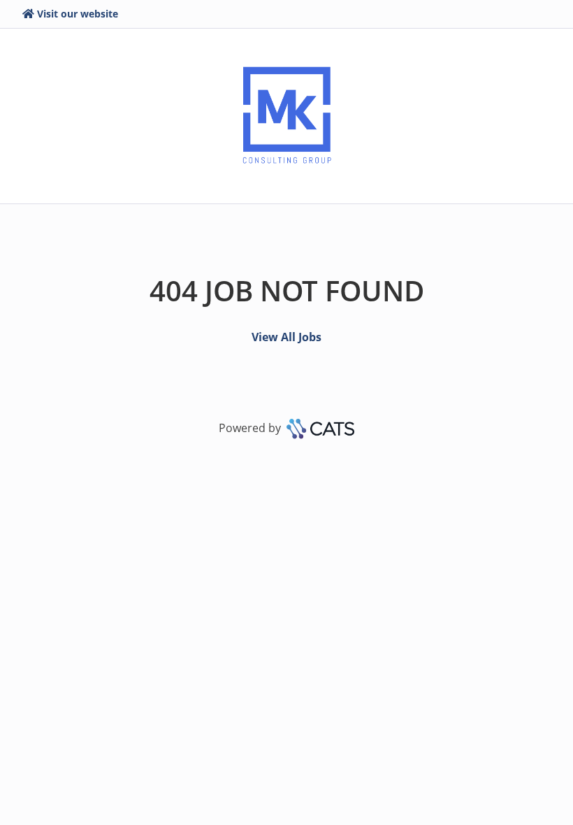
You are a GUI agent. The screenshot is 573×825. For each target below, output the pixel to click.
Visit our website (77, 13)
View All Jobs (286, 337)
